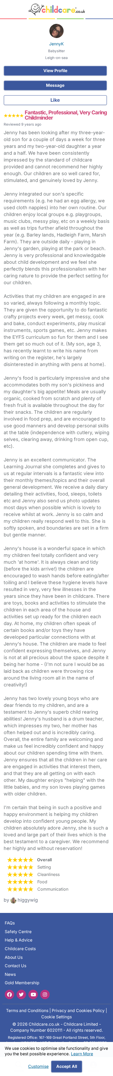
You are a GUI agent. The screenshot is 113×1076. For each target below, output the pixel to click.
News (10, 974)
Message (55, 85)
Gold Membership (22, 982)
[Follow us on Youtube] (33, 994)
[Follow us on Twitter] (21, 994)
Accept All (66, 1066)
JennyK (56, 43)
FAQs (10, 923)
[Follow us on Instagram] (45, 994)
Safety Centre (18, 931)
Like (55, 100)
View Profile (55, 70)
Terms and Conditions (27, 1010)
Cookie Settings (56, 1016)
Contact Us (15, 965)
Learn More (82, 1053)
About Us (14, 957)
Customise (38, 1066)
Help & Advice (18, 940)
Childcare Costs (20, 948)
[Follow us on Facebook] (9, 994)
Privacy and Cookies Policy (78, 1010)
